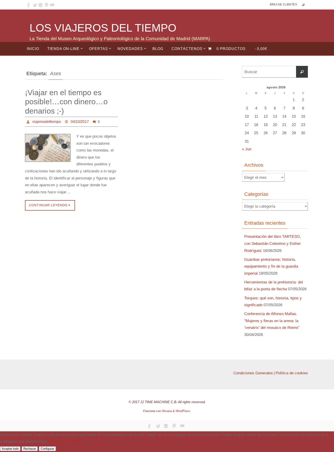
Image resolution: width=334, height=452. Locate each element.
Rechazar (29, 448)
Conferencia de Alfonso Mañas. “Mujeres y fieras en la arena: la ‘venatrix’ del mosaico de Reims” (272, 321)
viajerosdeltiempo (46, 122)
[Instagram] (40, 4)
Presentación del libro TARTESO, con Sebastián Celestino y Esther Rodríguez (272, 243)
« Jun (246, 149)
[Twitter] (34, 4)
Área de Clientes (283, 4)
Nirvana (167, 411)
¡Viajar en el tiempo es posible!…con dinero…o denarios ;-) (66, 101)
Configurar (47, 448)
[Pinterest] (46, 4)
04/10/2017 (80, 122)
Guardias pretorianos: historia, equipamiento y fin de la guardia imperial (271, 266)
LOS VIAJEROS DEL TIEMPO (103, 28)
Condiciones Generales (253, 373)
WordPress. (183, 411)
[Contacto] (52, 4)
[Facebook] (28, 4)
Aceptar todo (10, 448)
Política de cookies (292, 373)
